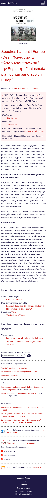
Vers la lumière (9, 455)
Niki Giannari (32, 89)
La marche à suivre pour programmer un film (19, 372)
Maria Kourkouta (18, 89)
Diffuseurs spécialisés (9, 375)
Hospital (7, 459)
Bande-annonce (13, 300)
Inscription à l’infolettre (23, 491)
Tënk (13, 312)
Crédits (23, 481)
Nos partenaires (23, 488)
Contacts (23, 485)
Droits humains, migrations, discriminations (25, 338)
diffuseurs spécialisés (34, 131)
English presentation (23, 494)
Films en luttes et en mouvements (20, 443)
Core (35, 467)
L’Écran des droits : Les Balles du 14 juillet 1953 (20, 393)
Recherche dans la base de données (15, 352)
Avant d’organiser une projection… (15, 368)
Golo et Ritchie (9, 451)
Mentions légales (23, 478)
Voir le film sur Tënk (15, 315)
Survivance (12, 118)
